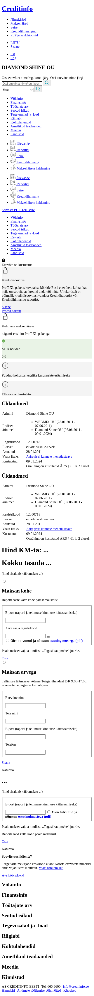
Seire (13, 27)
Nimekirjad (18, 19)
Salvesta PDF (11, 210)
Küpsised (69, 990)
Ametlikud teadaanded (26, 126)
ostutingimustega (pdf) (66, 641)
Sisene (14, 46)
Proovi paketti (11, 311)
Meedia (15, 130)
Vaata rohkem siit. (51, 868)
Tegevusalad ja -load (24, 114)
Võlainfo (16, 98)
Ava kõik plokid (13, 875)
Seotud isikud (19, 110)
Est (12, 54)
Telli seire (28, 210)
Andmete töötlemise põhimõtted (39, 990)
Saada (6, 762)
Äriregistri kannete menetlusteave (49, 456)
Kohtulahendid (20, 122)
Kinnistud (17, 134)
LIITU (15, 43)
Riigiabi (15, 118)
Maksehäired (19, 23)
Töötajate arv (19, 106)
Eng (13, 58)
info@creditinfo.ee (76, 986)
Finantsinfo (18, 102)
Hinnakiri (8, 990)
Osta (5, 658)
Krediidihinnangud (23, 31)
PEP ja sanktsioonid (24, 35)
